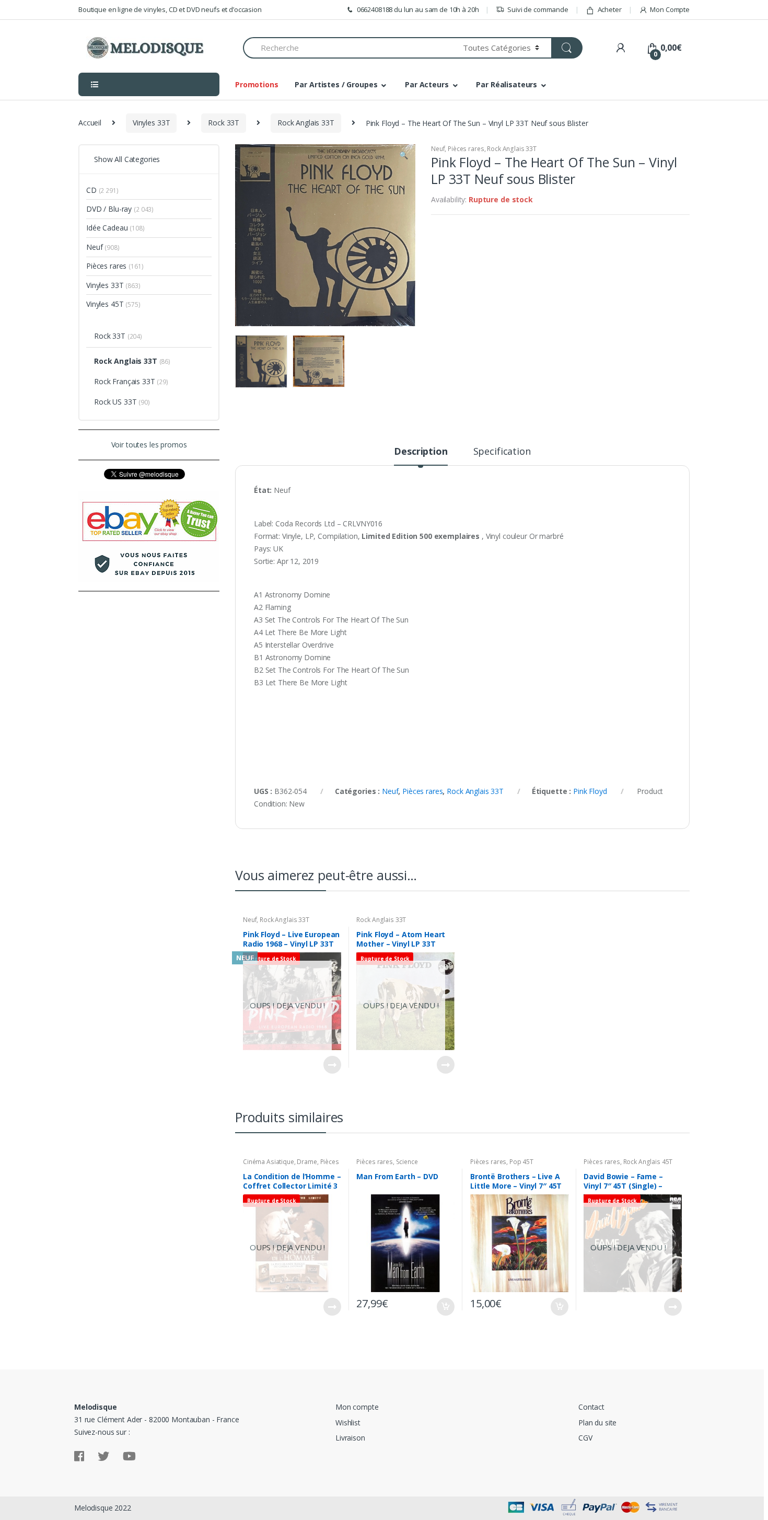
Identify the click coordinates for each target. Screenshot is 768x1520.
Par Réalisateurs (506, 84)
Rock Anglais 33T (305, 123)
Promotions (256, 84)
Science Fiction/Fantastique (386, 1165)
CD (91, 190)
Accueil (89, 123)
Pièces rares (466, 148)
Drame (307, 1161)
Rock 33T (223, 123)
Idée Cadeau (106, 228)
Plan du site (597, 1422)
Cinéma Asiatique (268, 1161)
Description (420, 451)
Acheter (610, 9)
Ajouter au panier (445, 1307)
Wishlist (347, 1422)
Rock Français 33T (124, 381)
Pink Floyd (590, 791)
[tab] (420, 455)
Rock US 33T (115, 402)
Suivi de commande (537, 9)
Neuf (438, 148)
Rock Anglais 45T (648, 1161)
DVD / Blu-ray (109, 209)
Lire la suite (331, 1065)
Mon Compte (670, 9)
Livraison (350, 1438)
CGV (585, 1438)
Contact (591, 1407)
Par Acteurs (426, 84)
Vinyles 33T (151, 123)
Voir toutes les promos (149, 445)
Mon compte (357, 1407)
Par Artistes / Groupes (336, 84)
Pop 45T (521, 1161)
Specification (502, 451)
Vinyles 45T (104, 304)
